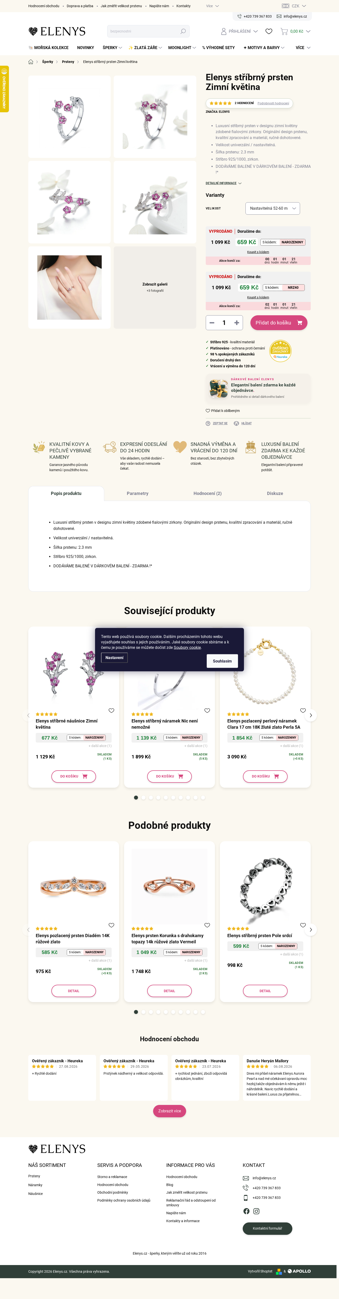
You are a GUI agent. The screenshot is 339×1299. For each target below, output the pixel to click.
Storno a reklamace (112, 1177)
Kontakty (183, 6)
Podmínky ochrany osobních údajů (123, 1200)
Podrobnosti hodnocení (273, 103)
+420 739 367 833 (267, 1188)
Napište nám (159, 6)
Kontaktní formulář (267, 1228)
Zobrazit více (169, 1111)
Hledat (183, 31)
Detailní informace (221, 183)
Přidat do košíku (273, 323)
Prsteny (34, 1176)
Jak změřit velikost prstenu (121, 6)
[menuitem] (50, 47)
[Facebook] (246, 1210)
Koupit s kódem (258, 252)
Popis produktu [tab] (66, 493)
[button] (136, 798)
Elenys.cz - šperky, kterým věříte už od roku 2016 (169, 1253)
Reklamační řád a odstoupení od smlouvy (191, 1202)
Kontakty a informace (183, 1221)
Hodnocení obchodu (43, 6)
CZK (295, 6)
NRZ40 (293, 287)
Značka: (218, 112)
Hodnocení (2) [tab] (208, 493)
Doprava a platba (80, 6)
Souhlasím (222, 661)
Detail (73, 991)
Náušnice (35, 1194)
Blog (169, 1185)
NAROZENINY (292, 242)
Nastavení (114, 657)
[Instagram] (256, 1210)
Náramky (35, 1185)
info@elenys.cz (264, 1178)
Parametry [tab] (137, 493)
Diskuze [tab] (275, 493)
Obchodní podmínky (112, 1192)
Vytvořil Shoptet (260, 1271)
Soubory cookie (187, 647)
